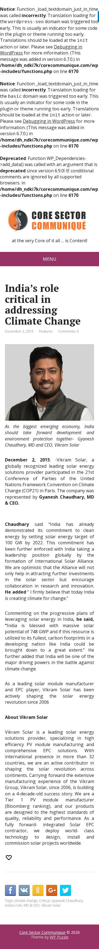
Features (46, 331)
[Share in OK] (37, 890)
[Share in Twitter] (65, 890)
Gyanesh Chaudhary (67, 900)
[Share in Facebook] (10, 890)
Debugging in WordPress (49, 121)
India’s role (13, 905)
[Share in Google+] (51, 890)
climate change (25, 900)
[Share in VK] (24, 890)
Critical (44, 900)
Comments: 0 (68, 331)
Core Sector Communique (42, 932)
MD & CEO (32, 905)
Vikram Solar (51, 905)
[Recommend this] (9, 857)
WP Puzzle (59, 937)
